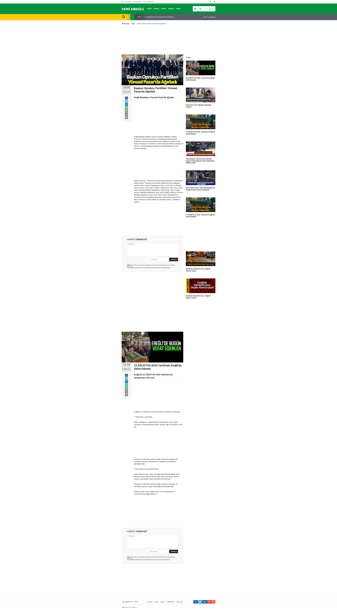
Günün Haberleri (137, 1)
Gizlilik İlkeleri (170, 602)
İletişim (163, 602)
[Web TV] (210, 2)
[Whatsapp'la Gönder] (126, 107)
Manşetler (128, 1)
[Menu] (195, 9)
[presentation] (128, 17)
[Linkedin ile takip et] (204, 602)
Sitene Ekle (150, 1)
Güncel (156, 9)
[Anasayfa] (123, 1)
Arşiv (144, 1)
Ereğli (163, 9)
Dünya (178, 9)
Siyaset (171, 9)
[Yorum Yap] (126, 117)
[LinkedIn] (126, 104)
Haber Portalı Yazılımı (130, 607)
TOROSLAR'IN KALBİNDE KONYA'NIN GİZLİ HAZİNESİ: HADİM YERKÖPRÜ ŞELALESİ (166, 17)
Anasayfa (150, 602)
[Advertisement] (111, 51)
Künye (149, 9)
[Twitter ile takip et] (200, 602)
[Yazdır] (126, 114)
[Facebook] (126, 98)
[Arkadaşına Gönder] (126, 111)
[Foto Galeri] (214, 2)
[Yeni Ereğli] (133, 8)
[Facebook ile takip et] (195, 602)
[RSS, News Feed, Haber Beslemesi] (213, 602)
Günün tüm (209, 17)
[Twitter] (126, 101)
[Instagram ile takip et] (209, 602)
